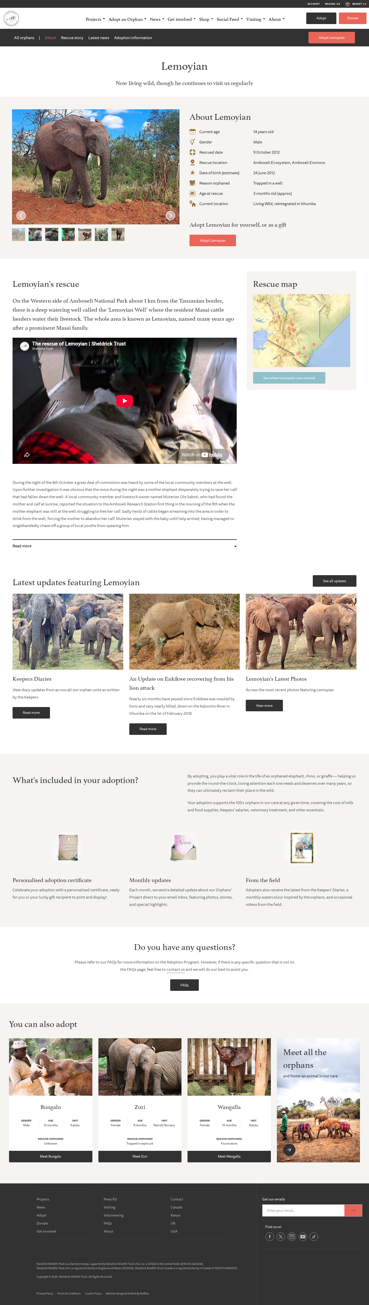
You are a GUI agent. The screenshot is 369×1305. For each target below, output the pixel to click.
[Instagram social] (291, 1240)
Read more (22, 546)
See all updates (334, 581)
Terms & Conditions (69, 1293)
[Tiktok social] (314, 1240)
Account (314, 4)
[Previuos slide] (21, 215)
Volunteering (114, 1215)
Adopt (321, 18)
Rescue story (72, 37)
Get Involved (46, 1231)
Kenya (175, 1215)
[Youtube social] (302, 1240)
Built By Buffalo (139, 1293)
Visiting (109, 1207)
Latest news (98, 37)
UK (173, 1223)
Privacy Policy (44, 1293)
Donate (352, 18)
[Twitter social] (280, 1240)
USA (174, 1231)
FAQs (184, 985)
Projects (43, 1199)
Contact (177, 1199)
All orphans (24, 37)
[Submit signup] (353, 1210)
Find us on (273, 1227)
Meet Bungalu (50, 1156)
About (50, 37)
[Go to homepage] (11, 18)
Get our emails (273, 1199)
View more (264, 705)
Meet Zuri (140, 1156)
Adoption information (133, 37)
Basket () (359, 4)
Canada (176, 1207)
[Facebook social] (269, 1240)
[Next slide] (170, 215)
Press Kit (110, 1199)
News (41, 1207)
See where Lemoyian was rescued (289, 378)
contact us (175, 969)
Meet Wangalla (229, 1156)
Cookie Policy (93, 1293)
